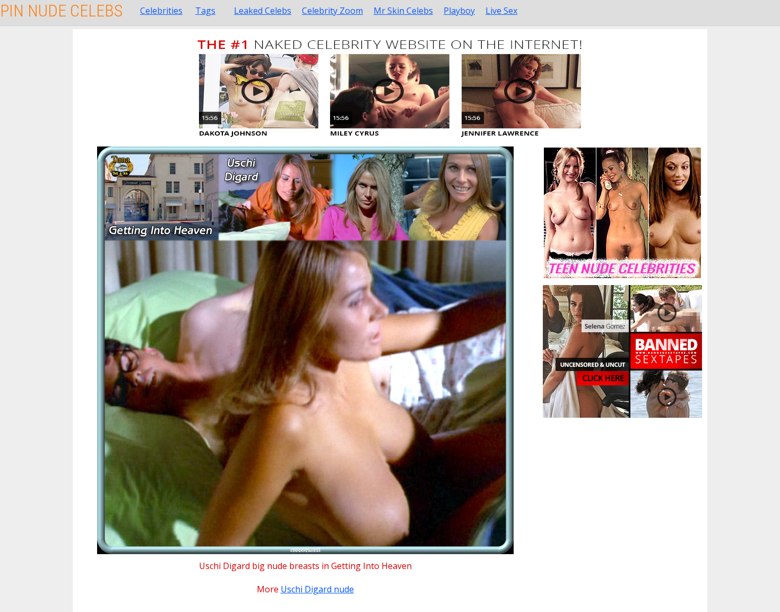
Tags (205, 10)
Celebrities (161, 10)
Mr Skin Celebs (403, 10)
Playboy (459, 10)
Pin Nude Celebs (61, 11)
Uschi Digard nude (317, 589)
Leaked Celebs (262, 10)
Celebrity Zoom (332, 10)
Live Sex (501, 10)
